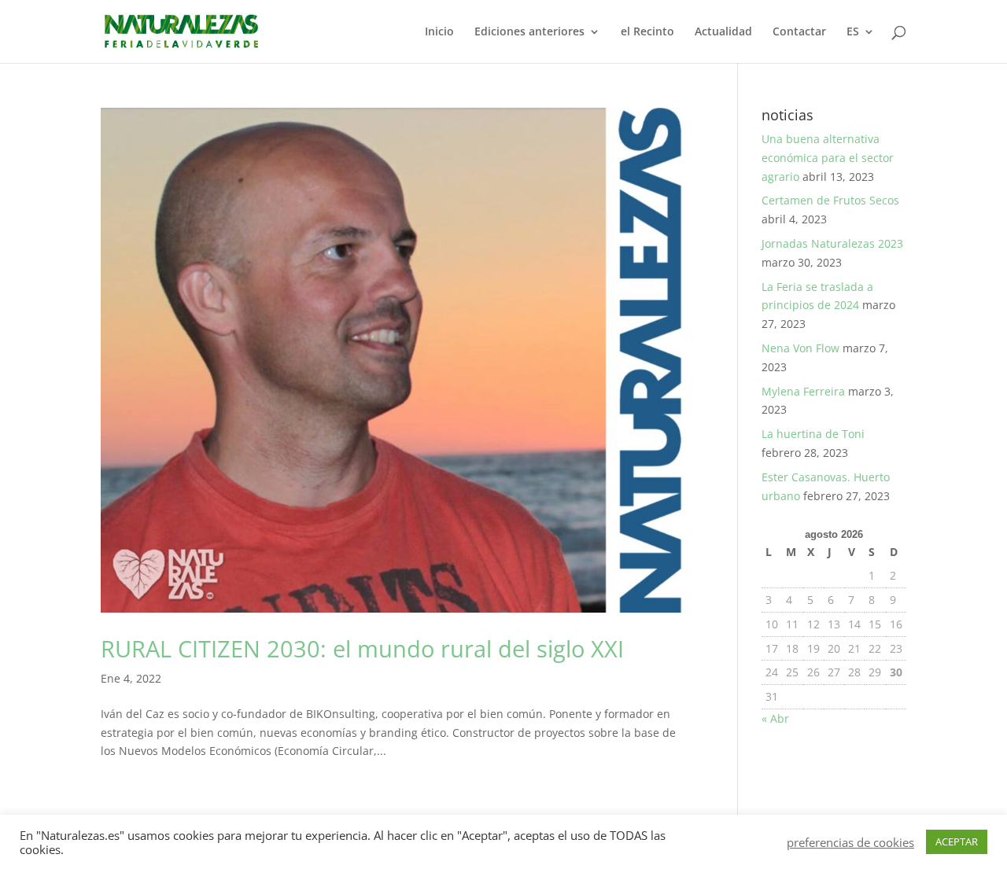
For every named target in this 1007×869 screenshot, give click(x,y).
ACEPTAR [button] (956, 841)
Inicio (439, 32)
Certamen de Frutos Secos (830, 200)
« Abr (775, 718)
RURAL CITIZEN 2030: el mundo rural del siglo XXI (362, 649)
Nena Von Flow (800, 348)
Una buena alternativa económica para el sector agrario (828, 157)
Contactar (799, 32)
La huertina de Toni (813, 433)
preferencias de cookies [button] (850, 842)
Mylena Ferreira (803, 391)
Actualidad (723, 32)
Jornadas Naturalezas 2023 (832, 243)
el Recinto (647, 32)
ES (853, 32)
